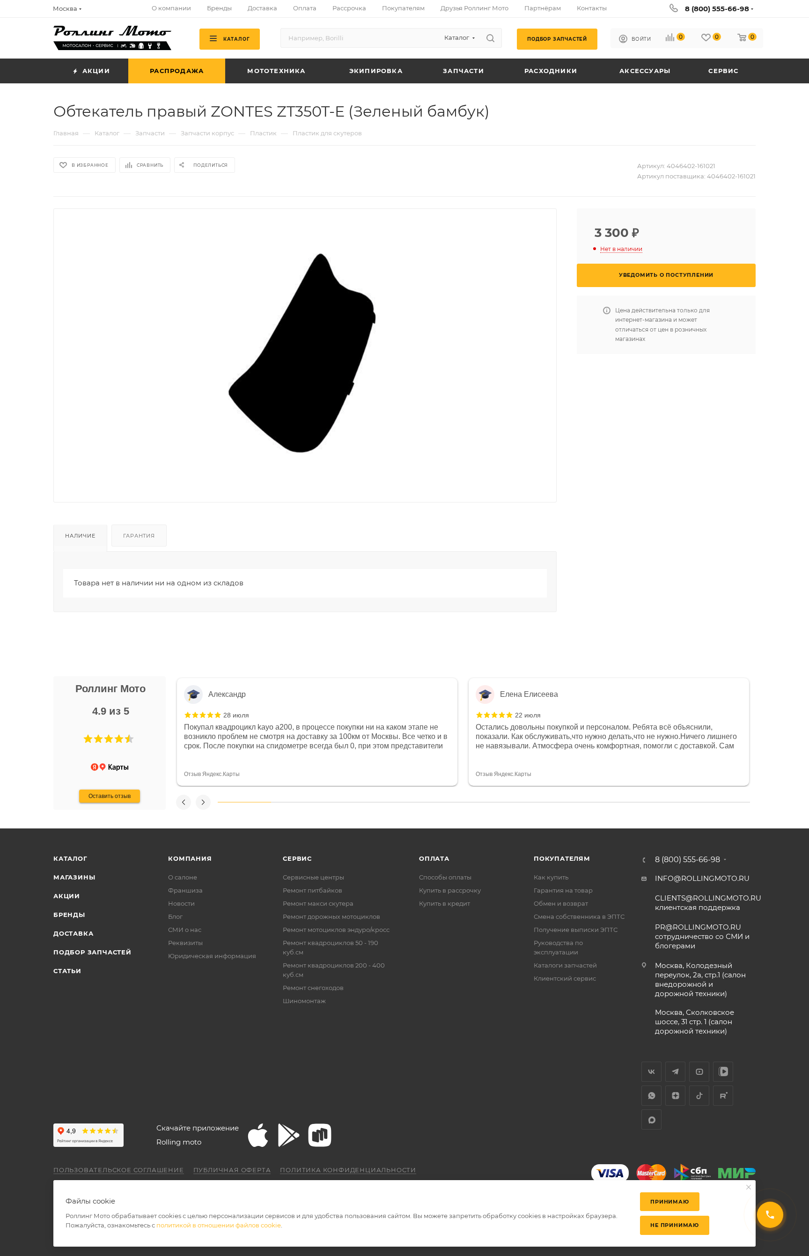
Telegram (675, 1072)
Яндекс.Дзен (675, 1096)
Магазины (74, 877)
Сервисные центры (313, 877)
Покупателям (562, 858)
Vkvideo (723, 1072)
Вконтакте (651, 1072)
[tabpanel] (317, 732)
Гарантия (138, 535)
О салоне (182, 877)
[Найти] (490, 38)
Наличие (80, 535)
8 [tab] (617, 802)
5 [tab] (457, 802)
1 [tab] (244, 802)
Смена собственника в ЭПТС (579, 916)
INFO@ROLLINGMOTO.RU (702, 878)
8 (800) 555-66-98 (717, 8)
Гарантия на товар (563, 890)
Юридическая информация (212, 956)
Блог (175, 916)
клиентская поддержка (708, 903)
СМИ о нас (184, 929)
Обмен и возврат (561, 903)
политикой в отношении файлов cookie (218, 1225)
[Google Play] (289, 1135)
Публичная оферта (232, 1170)
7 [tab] (563, 802)
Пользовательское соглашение (118, 1170)
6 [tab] (510, 802)
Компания (190, 858)
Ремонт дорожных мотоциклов (331, 916)
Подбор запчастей (92, 952)
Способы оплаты (445, 877)
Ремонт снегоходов (313, 987)
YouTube (699, 1072)
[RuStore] (319, 1135)
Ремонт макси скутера (318, 903)
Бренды (69, 914)
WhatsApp (651, 1096)
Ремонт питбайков (312, 890)
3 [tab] (350, 802)
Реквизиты (185, 942)
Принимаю (669, 1201)
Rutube (723, 1096)
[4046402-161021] (305, 348)
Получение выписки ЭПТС (576, 929)
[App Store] (258, 1135)
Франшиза (185, 890)
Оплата (434, 858)
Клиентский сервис (565, 978)
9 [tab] (670, 802)
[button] (88, 739)
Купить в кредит (444, 903)
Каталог (70, 858)
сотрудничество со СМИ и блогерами (702, 936)
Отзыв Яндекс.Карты (212, 774)
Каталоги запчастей (565, 965)
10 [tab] (723, 802)
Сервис (297, 858)
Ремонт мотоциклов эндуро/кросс (336, 929)
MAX (651, 1119)
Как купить (551, 877)
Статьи (67, 971)
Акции (66, 896)
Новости (181, 903)
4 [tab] (404, 802)
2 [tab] (297, 802)
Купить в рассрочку (450, 890)
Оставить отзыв (109, 796)
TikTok (699, 1096)
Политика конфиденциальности (348, 1170)
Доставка (73, 933)
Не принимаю (674, 1225)
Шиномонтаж (304, 1001)
